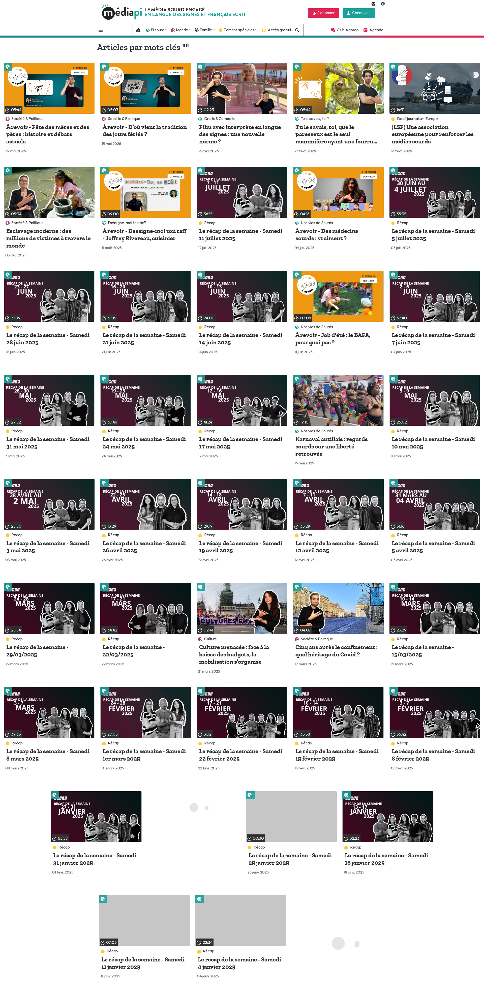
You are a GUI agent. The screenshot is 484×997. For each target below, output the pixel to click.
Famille (206, 29)
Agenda (376, 29)
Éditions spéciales (239, 29)
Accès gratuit (279, 29)
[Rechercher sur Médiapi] (296, 30)
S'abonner (326, 12)
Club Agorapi (348, 29)
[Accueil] (138, 30)
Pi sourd (157, 29)
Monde (182, 29)
